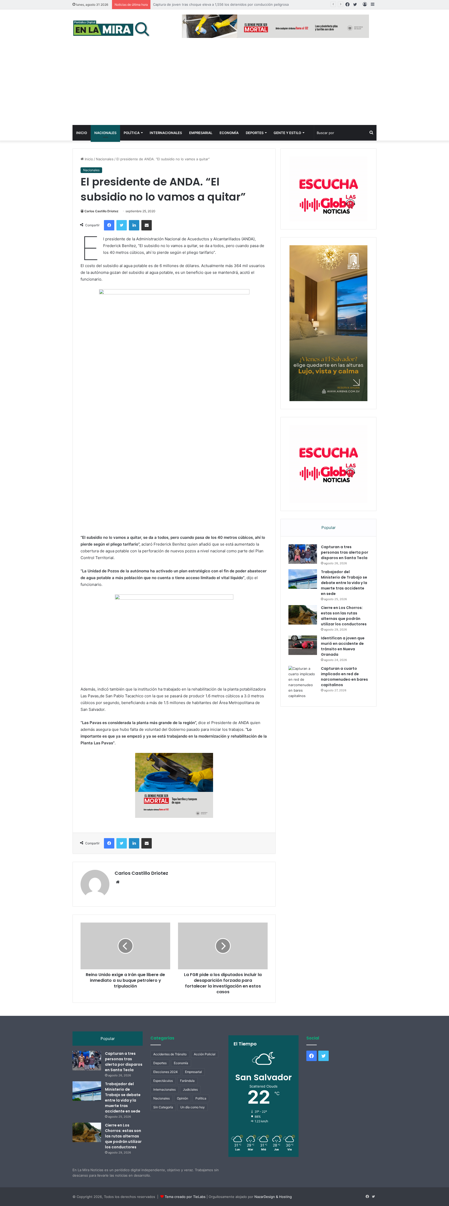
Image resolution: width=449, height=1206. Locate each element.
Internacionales (166, 133)
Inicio (81, 133)
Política (132, 133)
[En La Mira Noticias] (111, 28)
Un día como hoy (192, 1120)
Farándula (187, 1093)
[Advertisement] (224, 86)
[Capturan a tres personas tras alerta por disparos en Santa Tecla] (302, 541)
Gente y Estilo (287, 133)
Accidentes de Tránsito (170, 1067)
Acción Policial (204, 1067)
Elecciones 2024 (165, 1084)
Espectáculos (163, 1093)
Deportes (254, 133)
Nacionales (105, 133)
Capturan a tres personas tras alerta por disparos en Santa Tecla (344, 540)
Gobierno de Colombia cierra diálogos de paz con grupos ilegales (206, 4)
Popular (328, 515)
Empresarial (200, 133)
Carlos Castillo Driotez (101, 211)
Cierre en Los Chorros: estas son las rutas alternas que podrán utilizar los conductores (344, 603)
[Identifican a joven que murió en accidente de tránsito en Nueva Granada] (302, 632)
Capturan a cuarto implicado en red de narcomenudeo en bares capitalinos (344, 664)
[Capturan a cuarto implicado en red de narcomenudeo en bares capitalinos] (302, 669)
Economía (229, 133)
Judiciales (190, 1102)
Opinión (182, 1111)
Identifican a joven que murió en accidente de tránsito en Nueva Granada (343, 634)
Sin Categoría (163, 1120)
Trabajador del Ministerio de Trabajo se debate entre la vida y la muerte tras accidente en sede (344, 570)
